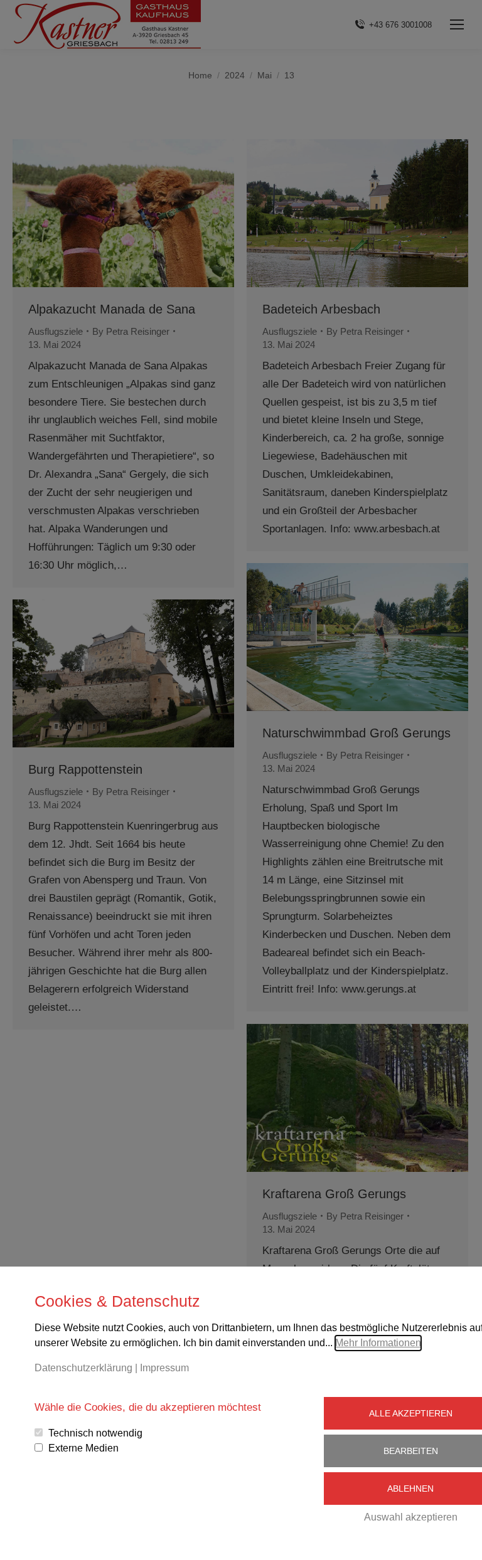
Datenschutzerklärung (83, 1367)
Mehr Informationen (378, 1342)
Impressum (164, 1367)
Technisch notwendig (95, 1433)
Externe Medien (83, 1448)
